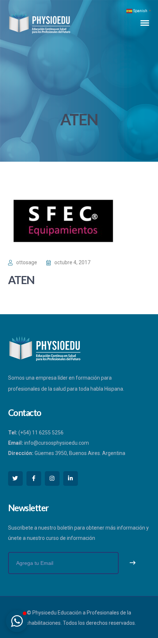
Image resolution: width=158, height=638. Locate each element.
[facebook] (33, 478)
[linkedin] (70, 478)
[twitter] (15, 478)
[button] (17, 621)
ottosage (26, 262)
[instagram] (52, 478)
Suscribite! (133, 563)
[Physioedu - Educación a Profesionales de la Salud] (39, 22)
